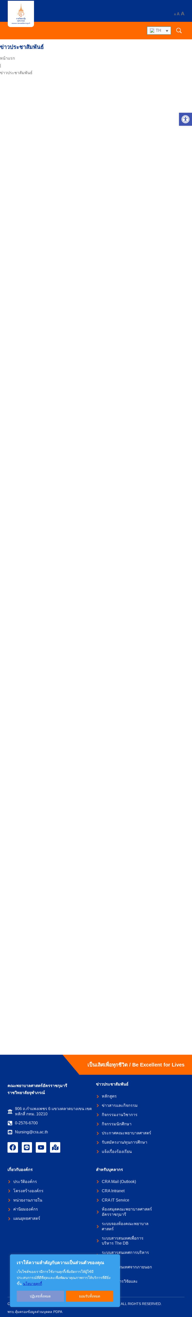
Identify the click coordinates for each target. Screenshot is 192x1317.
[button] (185, 119)
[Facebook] (13, 1147)
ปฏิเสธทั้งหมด (40, 1296)
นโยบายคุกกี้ (32, 1284)
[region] (65, 1280)
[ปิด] (115, 1259)
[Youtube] (41, 1147)
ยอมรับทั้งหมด (89, 1296)
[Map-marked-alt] (55, 1147)
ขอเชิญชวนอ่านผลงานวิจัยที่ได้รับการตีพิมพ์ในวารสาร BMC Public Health (88, 212)
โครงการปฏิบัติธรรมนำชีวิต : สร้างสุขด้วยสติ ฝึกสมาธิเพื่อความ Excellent (87, 527)
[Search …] (179, 31)
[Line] (27, 1147)
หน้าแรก (7, 58)
